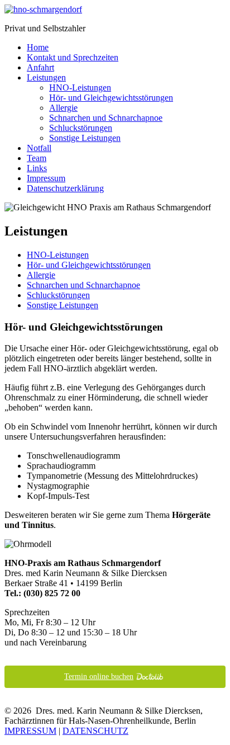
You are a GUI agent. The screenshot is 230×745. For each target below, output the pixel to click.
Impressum (46, 178)
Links (37, 168)
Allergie (63, 107)
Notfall (39, 148)
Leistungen (46, 77)
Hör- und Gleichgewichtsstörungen (111, 97)
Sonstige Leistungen (85, 138)
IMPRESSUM (30, 730)
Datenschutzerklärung (65, 188)
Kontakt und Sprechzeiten (72, 57)
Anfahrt (40, 67)
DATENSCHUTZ (95, 730)
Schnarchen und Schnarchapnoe (105, 117)
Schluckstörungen (80, 128)
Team (36, 158)
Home (38, 47)
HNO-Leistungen (80, 87)
